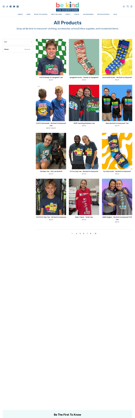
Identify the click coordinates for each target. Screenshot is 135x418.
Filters (17, 49)
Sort (5, 42)
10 (95, 234)
